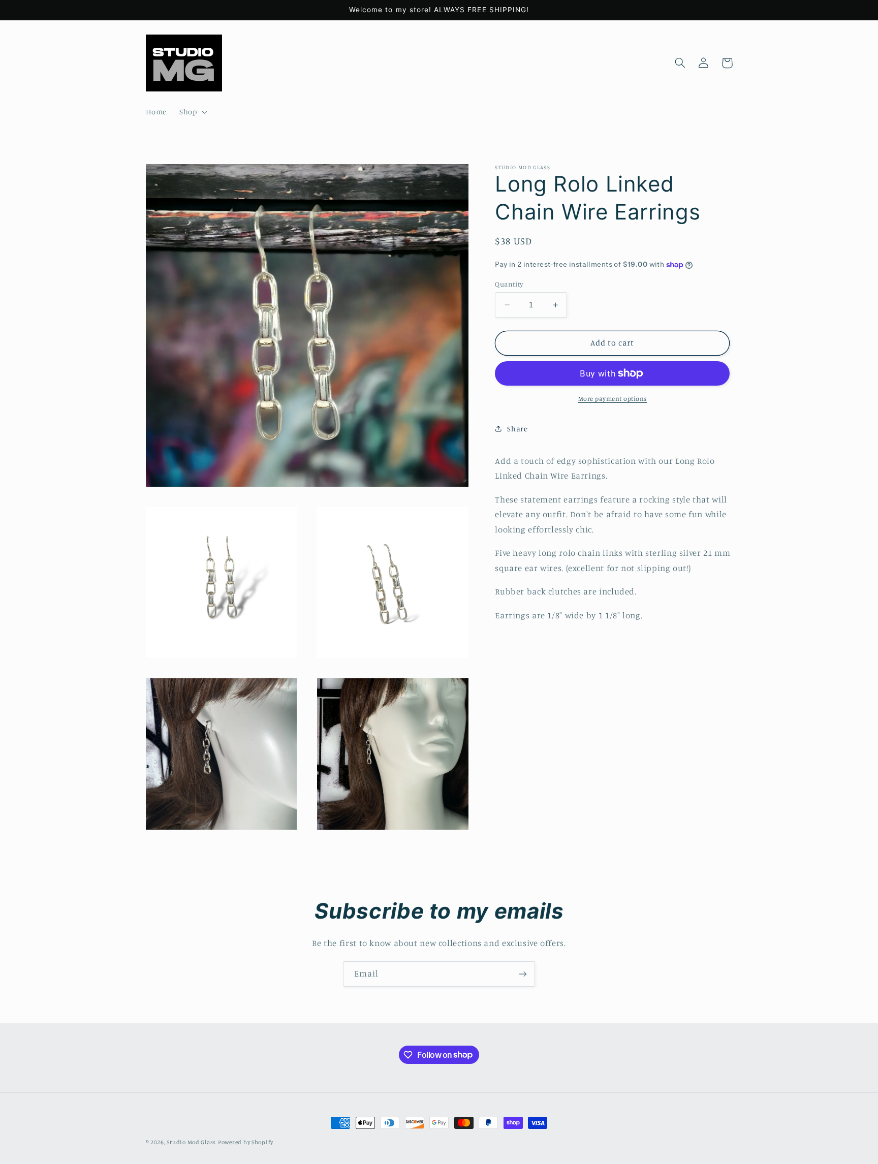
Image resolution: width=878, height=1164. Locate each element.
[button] (192, 112)
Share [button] (517, 428)
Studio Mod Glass (191, 1142)
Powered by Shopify (245, 1142)
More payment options (612, 398)
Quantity (509, 284)
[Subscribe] (523, 973)
